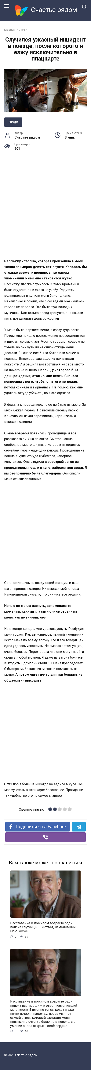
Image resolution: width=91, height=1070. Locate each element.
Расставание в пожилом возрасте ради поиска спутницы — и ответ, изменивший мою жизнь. (43, 927)
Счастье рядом (54, 10)
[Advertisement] (45, 211)
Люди (13, 122)
